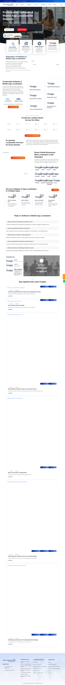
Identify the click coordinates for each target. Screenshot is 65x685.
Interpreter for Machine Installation (54, 668)
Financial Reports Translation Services (26, 676)
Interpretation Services (36, 634)
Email (15, 260)
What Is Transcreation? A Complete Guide (17, 472)
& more (55, 182)
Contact (54, 4)
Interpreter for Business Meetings (54, 666)
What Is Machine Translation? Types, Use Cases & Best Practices (22, 389)
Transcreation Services (37, 668)
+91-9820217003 (41, 271)
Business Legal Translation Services (25, 662)
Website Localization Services (38, 672)
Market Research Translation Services (25, 670)
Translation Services (52, 286)
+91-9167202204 (41, 268)
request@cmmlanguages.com (8, 1)
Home (17, 4)
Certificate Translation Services (26, 664)
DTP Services (35, 662)
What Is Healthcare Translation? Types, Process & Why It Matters (22, 556)
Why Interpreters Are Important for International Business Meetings (23, 639)
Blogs (50, 4)
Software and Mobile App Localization (39, 666)
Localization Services (44, 286)
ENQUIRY (63, 277)
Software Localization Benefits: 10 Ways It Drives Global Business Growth (24, 291)
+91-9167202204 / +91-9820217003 (21, 1)
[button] (9, 29)
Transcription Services (24, 674)
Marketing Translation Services (26, 668)
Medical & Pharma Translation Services (26, 666)
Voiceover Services (36, 670)
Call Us (16, 264)
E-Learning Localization (37, 664)
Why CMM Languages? (52, 664)
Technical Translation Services (26, 672)
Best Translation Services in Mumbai (16, 305)
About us (49, 662)
